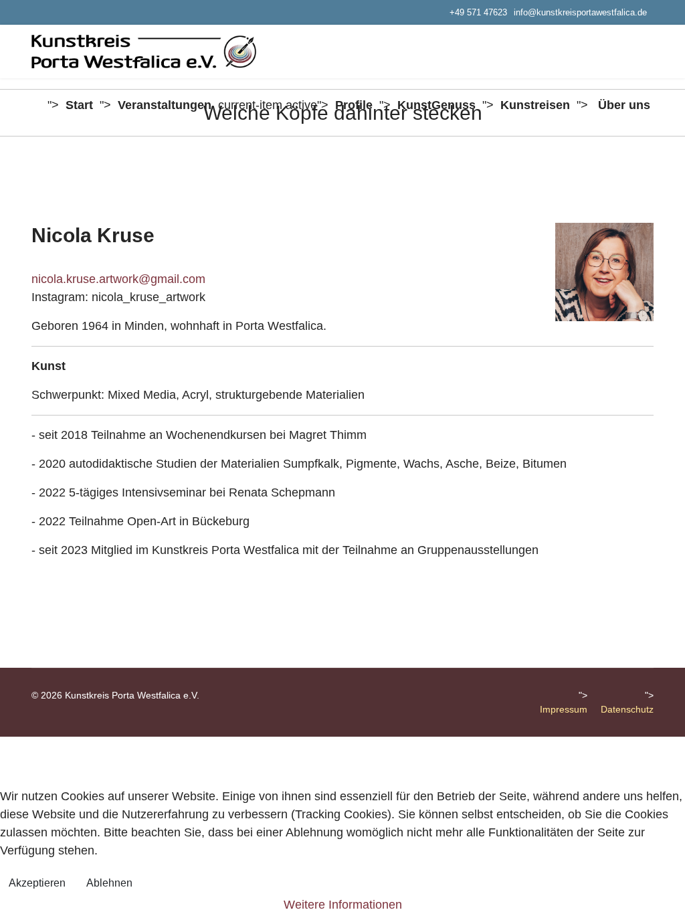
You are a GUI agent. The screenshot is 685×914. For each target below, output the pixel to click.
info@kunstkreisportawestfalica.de (580, 12)
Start (79, 105)
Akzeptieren (37, 883)
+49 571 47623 (478, 12)
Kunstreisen (535, 105)
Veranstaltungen (164, 105)
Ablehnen (109, 883)
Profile (354, 105)
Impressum (563, 709)
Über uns (624, 105)
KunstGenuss (436, 105)
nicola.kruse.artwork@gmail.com (118, 279)
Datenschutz (627, 709)
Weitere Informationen (343, 904)
